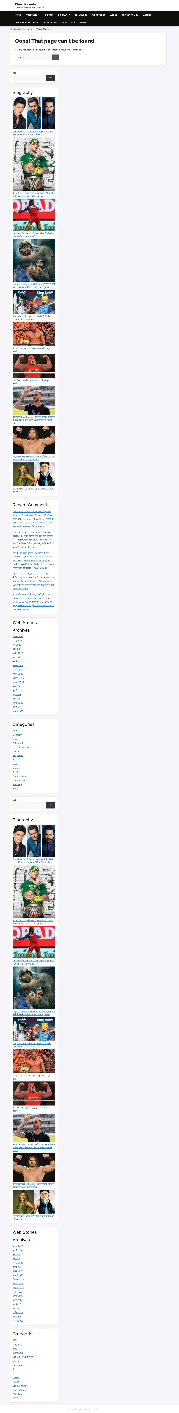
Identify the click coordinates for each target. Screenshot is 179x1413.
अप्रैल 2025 (18, 703)
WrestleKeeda (25, 4)
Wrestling (31, 15)
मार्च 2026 (17, 657)
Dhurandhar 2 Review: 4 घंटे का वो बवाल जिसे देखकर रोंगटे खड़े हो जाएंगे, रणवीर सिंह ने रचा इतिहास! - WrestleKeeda (33, 543)
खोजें (14, 73)
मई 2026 (16, 649)
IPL (14, 760)
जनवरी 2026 (18, 665)
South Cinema (78, 22)
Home (18, 15)
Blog (15, 739)
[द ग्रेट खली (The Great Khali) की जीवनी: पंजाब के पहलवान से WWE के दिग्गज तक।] (34, 440)
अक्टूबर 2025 (18, 678)
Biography (64, 15)
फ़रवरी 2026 (18, 661)
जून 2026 (17, 645)
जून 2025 (17, 694)
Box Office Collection (27, 22)
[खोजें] (50, 805)
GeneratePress (104, 1409)
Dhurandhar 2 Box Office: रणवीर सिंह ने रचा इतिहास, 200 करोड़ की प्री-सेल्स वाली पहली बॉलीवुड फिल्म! (32, 515)
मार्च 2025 (17, 707)
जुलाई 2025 (18, 690)
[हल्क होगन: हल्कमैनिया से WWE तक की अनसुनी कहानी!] (34, 366)
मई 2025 (16, 699)
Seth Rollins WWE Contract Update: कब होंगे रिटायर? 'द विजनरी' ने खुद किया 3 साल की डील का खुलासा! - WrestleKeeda (33, 564)
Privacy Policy (130, 15)
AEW (15, 730)
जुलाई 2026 (18, 641)
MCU (64, 22)
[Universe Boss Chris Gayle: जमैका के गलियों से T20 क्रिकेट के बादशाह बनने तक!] (34, 215)
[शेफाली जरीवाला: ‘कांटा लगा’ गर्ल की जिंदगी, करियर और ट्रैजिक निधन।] (34, 474)
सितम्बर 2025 (18, 682)
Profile (16, 772)
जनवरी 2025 (18, 711)
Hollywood (50, 22)
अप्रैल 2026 (18, 653)
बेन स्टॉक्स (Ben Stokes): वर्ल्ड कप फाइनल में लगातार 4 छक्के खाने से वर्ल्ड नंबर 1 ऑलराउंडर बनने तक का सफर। (34, 420)
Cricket (49, 15)
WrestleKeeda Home (18, 29)
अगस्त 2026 (18, 636)
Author (147, 15)
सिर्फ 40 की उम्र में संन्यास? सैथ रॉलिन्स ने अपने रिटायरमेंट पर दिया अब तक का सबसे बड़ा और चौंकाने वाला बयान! (32, 557)
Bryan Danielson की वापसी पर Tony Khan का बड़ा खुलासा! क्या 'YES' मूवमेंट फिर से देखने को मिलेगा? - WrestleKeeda (33, 606)
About (113, 15)
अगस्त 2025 (18, 686)
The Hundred (19, 780)
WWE (15, 789)
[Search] (55, 57)
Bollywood (81, 15)
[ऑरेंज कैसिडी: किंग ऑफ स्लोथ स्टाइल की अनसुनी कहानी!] (34, 334)
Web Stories (99, 15)
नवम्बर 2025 (18, 674)
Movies (16, 768)
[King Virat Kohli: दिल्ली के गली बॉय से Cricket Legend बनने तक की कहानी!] (34, 302)
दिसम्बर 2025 (18, 670)
